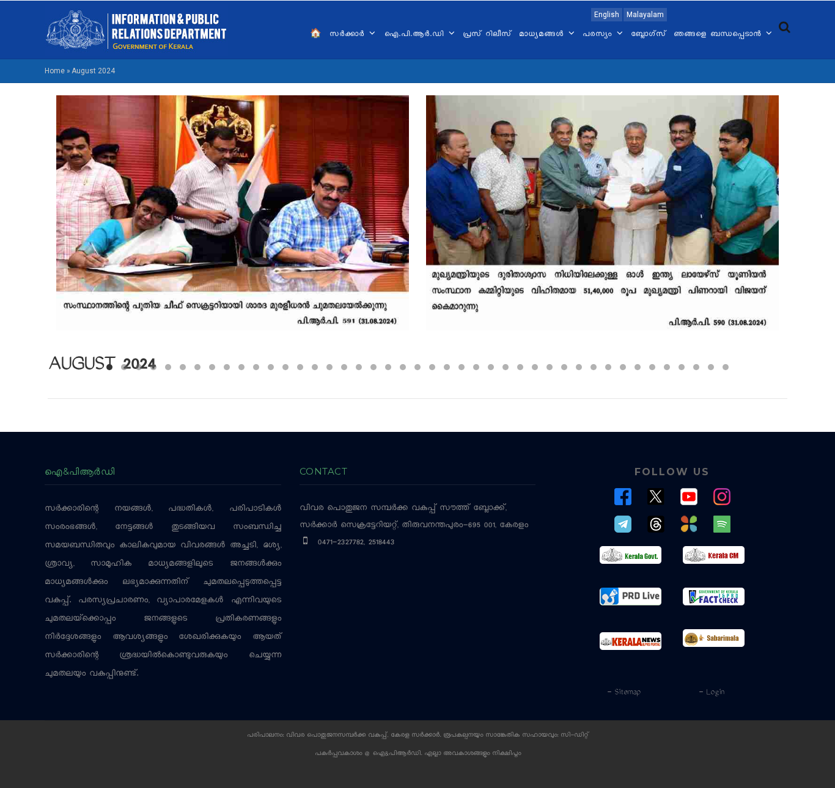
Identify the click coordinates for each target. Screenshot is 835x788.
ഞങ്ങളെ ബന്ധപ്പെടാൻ (719, 34)
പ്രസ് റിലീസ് (487, 34)
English (606, 14)
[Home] (136, 28)
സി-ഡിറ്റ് (575, 735)
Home (55, 71)
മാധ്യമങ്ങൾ (543, 34)
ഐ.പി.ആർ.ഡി (415, 34)
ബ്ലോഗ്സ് (648, 34)
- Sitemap (623, 692)
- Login (711, 692)
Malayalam (645, 14)
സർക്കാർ (348, 34)
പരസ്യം (599, 34)
